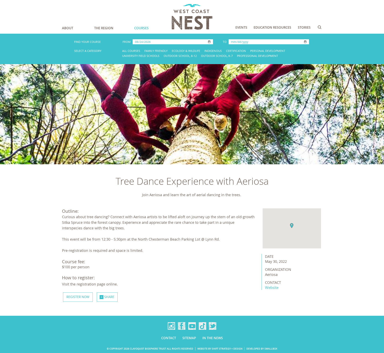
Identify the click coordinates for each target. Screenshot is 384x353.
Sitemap (189, 338)
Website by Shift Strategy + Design (219, 348)
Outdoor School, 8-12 (180, 56)
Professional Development (257, 56)
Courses (141, 28)
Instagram (171, 326)
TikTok (202, 326)
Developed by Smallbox (261, 348)
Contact (168, 338)
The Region (103, 28)
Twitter (212, 326)
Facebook (181, 326)
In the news (212, 338)
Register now (77, 297)
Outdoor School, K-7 (217, 56)
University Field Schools (140, 56)
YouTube (192, 326)
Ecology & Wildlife (186, 51)
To (225, 42)
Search (319, 27)
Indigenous (213, 51)
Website (272, 287)
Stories (304, 27)
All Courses (131, 51)
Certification (236, 51)
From (127, 42)
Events (241, 27)
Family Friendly (156, 51)
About (67, 28)
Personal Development (267, 51)
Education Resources (272, 27)
